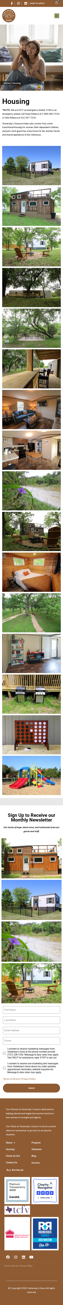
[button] (56, 15)
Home (7, 83)
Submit (31, 1088)
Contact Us (11, 1162)
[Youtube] (31, 1257)
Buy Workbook (15, 1170)
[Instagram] (15, 1257)
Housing (16, 83)
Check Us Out (13, 1156)
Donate (36, 1162)
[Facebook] (7, 1257)
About (9, 1142)
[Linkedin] (23, 1257)
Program (36, 1142)
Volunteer (37, 1149)
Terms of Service (11, 1078)
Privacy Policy (28, 1078)
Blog (34, 1156)
